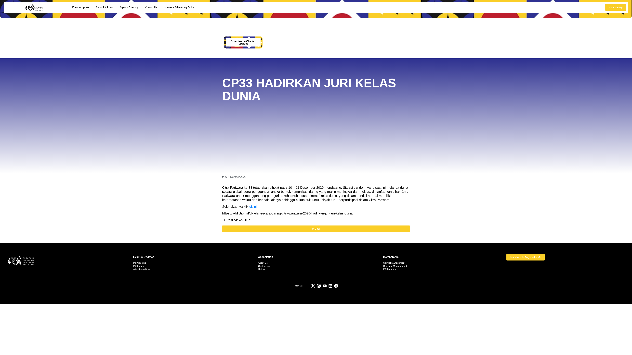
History (261, 269)
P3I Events (138, 266)
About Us (263, 262)
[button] (316, 228)
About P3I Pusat (104, 7)
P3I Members (390, 269)
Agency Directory (129, 7)
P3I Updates (139, 262)
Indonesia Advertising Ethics (179, 7)
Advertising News (142, 269)
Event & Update (80, 7)
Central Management (394, 262)
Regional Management (395, 266)
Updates (243, 43)
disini (253, 206)
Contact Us (151, 7)
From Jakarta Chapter (242, 41)
